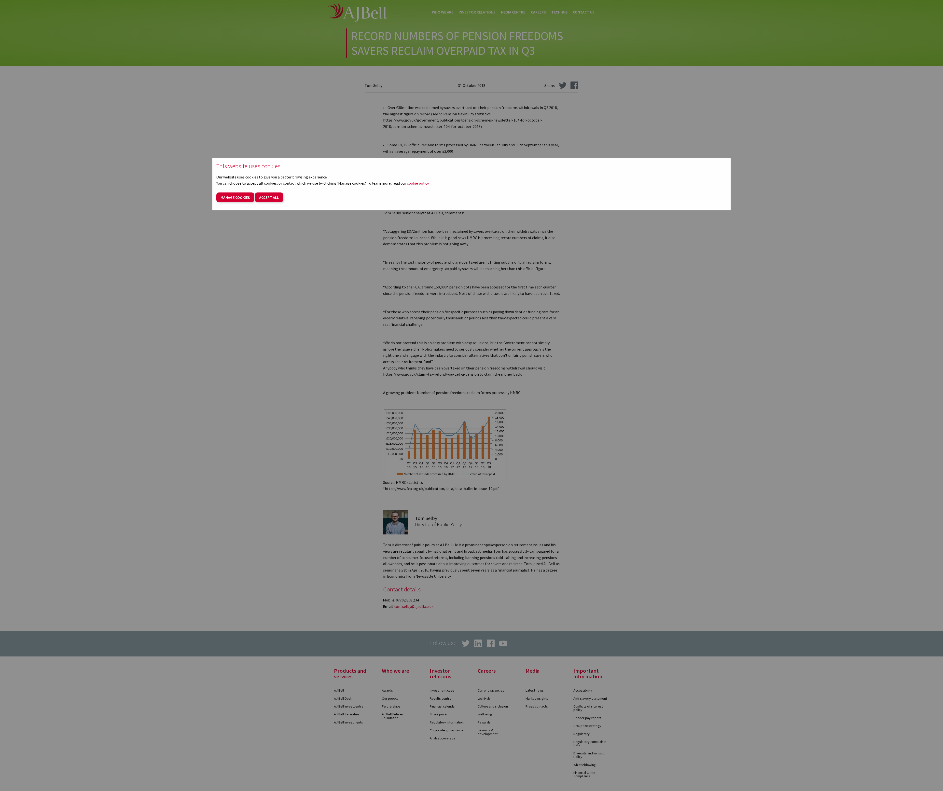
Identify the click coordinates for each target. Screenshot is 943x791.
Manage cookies (235, 197)
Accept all (269, 197)
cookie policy (418, 183)
